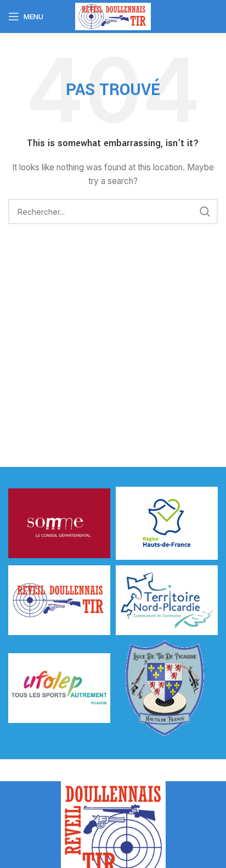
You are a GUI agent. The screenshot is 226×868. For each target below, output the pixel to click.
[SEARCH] (205, 211)
